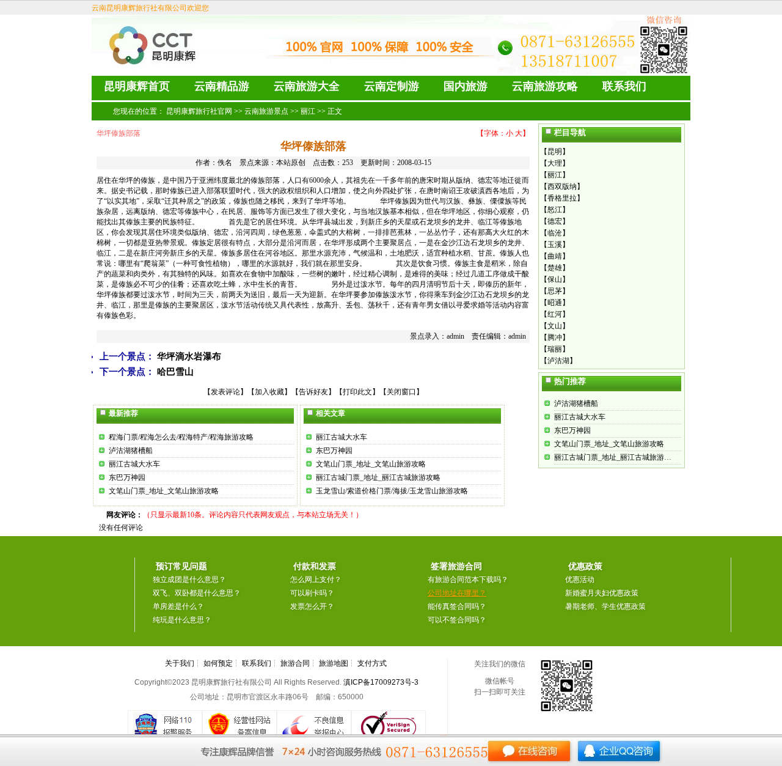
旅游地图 (333, 663)
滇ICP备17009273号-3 (380, 682)
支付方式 (372, 663)
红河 (554, 314)
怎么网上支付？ (316, 579)
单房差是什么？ (178, 606)
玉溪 (554, 244)
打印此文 (357, 392)
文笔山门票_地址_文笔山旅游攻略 (164, 491)
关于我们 (179, 663)
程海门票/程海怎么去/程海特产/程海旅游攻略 (181, 437)
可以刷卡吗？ (312, 593)
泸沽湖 (558, 360)
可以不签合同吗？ (457, 620)
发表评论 (225, 392)
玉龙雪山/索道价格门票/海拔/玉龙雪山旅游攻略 (392, 491)
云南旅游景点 (266, 111)
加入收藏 (269, 392)
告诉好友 (313, 392)
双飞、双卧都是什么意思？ (197, 593)
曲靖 (554, 256)
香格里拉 (562, 198)
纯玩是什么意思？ (182, 620)
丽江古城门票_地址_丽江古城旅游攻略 (378, 477)
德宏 (554, 221)
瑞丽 (554, 349)
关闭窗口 (401, 392)
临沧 (554, 233)
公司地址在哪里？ (457, 593)
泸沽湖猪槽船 (131, 450)
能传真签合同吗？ (457, 606)
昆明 (554, 151)
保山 (554, 279)
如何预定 (218, 663)
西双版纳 (562, 186)
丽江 (308, 111)
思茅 (554, 291)
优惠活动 (579, 579)
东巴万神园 (127, 477)
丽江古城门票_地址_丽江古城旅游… (612, 457)
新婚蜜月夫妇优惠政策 (601, 593)
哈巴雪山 (175, 372)
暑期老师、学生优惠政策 (605, 606)
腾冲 (554, 337)
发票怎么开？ (312, 606)
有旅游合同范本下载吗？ (468, 579)
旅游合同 (295, 663)
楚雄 (554, 267)
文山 (554, 326)
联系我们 (256, 663)
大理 (554, 163)
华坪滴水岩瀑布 (189, 356)
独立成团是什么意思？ (189, 579)
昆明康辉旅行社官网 (199, 111)
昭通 (554, 302)
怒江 (554, 209)
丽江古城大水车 (134, 464)
